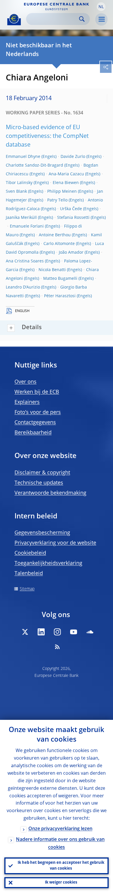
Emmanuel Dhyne (23, 157)
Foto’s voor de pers (37, 412)
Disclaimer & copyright (42, 472)
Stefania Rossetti (73, 218)
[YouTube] (74, 632)
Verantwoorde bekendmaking (50, 493)
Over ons (25, 382)
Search (82, 19)
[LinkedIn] (41, 632)
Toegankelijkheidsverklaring (48, 563)
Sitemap (27, 589)
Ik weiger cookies (61, 882)
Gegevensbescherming (42, 533)
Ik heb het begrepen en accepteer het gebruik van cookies (61, 865)
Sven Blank (16, 192)
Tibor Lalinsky (19, 183)
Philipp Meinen (62, 192)
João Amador (71, 252)
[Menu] (101, 19)
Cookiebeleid (30, 553)
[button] (101, 6)
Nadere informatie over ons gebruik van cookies (60, 843)
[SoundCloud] (90, 632)
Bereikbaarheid (33, 432)
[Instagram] (57, 632)
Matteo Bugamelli (60, 279)
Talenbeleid (28, 573)
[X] (25, 632)
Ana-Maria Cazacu (66, 174)
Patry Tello (57, 200)
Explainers (27, 402)
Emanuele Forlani (27, 226)
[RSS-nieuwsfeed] (57, 647)
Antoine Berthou (55, 235)
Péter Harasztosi (60, 296)
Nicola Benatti (52, 270)
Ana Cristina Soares (25, 261)
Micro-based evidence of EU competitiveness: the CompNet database (47, 136)
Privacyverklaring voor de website (55, 543)
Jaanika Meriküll (21, 218)
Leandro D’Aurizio (23, 287)
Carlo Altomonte (59, 244)
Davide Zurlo (73, 157)
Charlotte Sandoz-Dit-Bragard (34, 165)
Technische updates (38, 483)
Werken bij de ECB (36, 392)
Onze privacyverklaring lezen (60, 829)
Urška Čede (71, 209)
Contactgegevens (35, 422)
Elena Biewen (66, 183)
